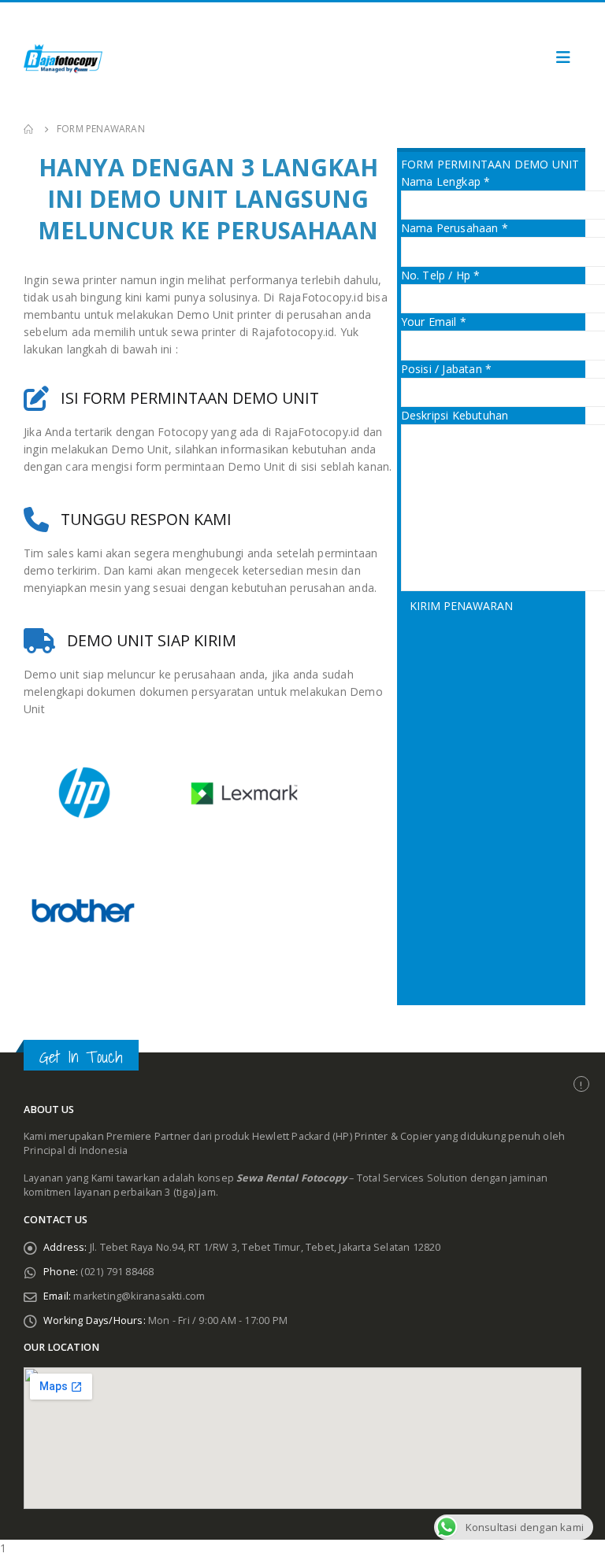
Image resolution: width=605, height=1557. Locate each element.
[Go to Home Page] (29, 129)
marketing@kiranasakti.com (139, 1296)
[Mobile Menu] (563, 57)
